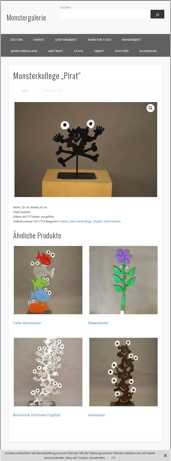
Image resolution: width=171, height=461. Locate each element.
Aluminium (148, 51)
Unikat (38, 40)
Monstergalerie (26, 17)
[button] (151, 108)
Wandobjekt (131, 40)
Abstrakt (55, 51)
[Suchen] (158, 15)
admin (25, 91)
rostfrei (122, 51)
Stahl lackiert (111, 221)
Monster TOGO (99, 40)
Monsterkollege (24, 51)
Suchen (65, 7)
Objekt (99, 51)
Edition (16, 40)
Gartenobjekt (66, 40)
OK (114, 458)
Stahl (78, 51)
